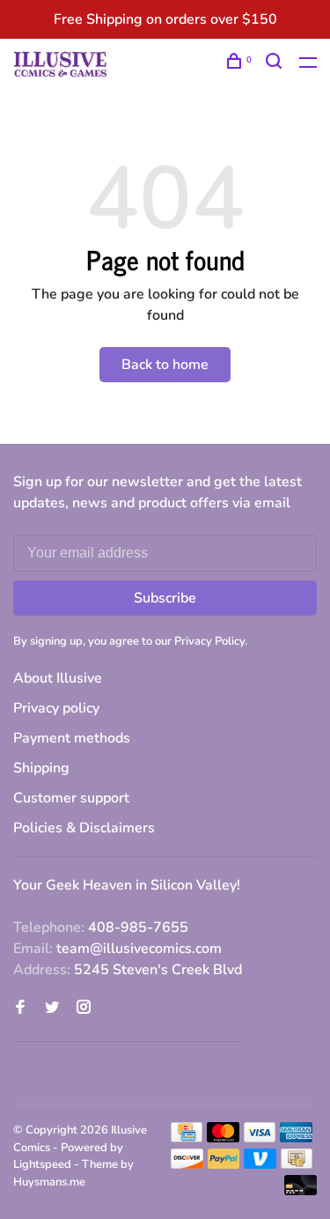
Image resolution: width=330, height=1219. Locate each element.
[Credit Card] (186, 1138)
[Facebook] (20, 1008)
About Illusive (57, 678)
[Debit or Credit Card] (300, 1191)
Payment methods (71, 738)
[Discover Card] (187, 1164)
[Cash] (296, 1164)
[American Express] (296, 1138)
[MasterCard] (223, 1138)
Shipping (41, 768)
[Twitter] (52, 1008)
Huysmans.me (49, 1182)
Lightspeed (42, 1164)
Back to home (165, 364)
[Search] (276, 63)
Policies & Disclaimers (84, 828)
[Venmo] (260, 1164)
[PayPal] (224, 1164)
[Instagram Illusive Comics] (84, 1008)
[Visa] (260, 1138)
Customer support (71, 798)
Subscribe (165, 598)
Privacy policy (56, 708)
